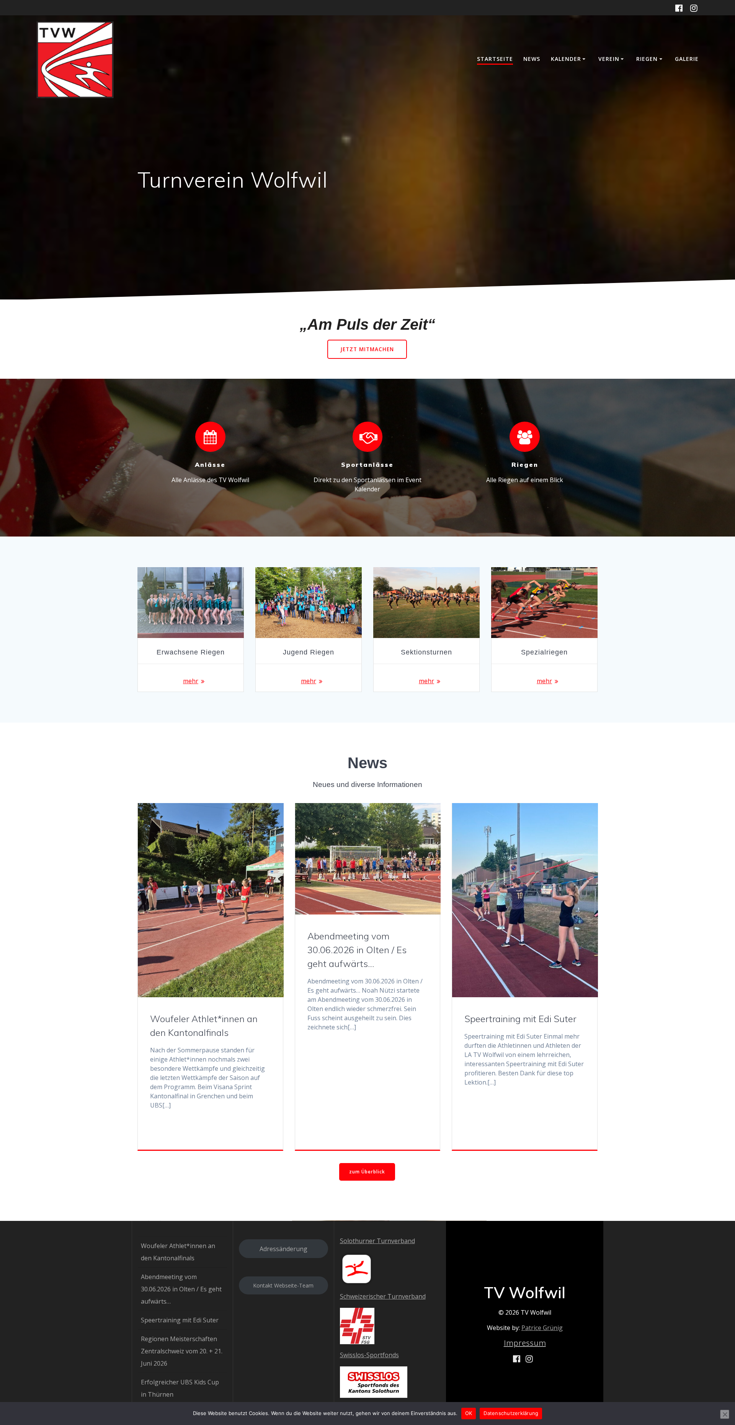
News (531, 58)
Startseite (495, 58)
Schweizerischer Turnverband (383, 1296)
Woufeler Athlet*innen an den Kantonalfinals (204, 1025)
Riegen (647, 58)
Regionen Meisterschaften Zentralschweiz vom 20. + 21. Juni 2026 (181, 1351)
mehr (190, 681)
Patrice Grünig (542, 1328)
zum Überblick (367, 1171)
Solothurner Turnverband (377, 1241)
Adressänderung (283, 1249)
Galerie (687, 58)
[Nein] (724, 1414)
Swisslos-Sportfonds (369, 1355)
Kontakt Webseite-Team (283, 1285)
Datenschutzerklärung (510, 1413)
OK (468, 1413)
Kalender (566, 58)
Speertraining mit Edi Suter (520, 1018)
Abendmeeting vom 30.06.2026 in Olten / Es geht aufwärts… (357, 949)
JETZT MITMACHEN (367, 349)
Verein (608, 58)
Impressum (525, 1343)
